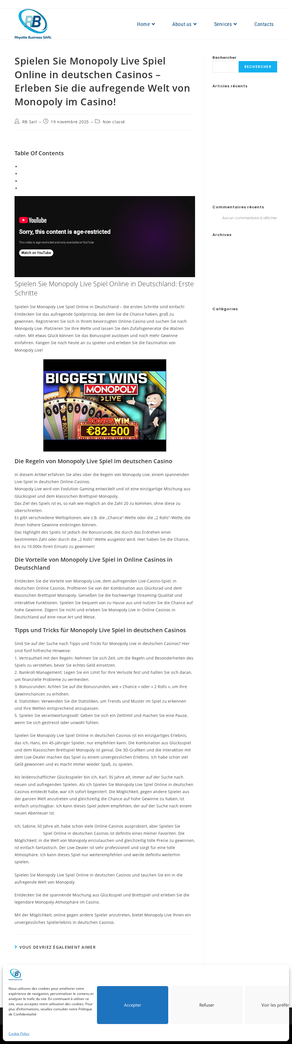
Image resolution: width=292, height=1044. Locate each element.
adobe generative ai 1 (231, 346)
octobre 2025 (224, 265)
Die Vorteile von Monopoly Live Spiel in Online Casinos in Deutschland (87, 181)
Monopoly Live (28, 833)
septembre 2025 (227, 272)
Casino (218, 359)
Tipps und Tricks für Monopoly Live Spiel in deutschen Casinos (80, 188)
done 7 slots (223, 420)
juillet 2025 (221, 285)
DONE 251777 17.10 (227, 406)
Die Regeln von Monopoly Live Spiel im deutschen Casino (74, 173)
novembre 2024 (226, 292)
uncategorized (225, 526)
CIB (215, 379)
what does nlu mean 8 (232, 533)
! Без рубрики (223, 320)
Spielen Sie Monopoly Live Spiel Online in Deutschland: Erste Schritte (86, 166)
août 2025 (221, 279)
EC (214, 433)
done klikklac (223, 426)
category (220, 366)
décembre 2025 (226, 252)
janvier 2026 (223, 245)
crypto (218, 386)
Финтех (218, 553)
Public (217, 506)
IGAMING (220, 453)
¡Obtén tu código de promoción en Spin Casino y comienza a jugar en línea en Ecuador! (243, 137)
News (217, 466)
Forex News (222, 440)
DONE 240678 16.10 (229, 393)
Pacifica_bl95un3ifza (231, 500)
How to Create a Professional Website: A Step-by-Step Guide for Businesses (242, 117)
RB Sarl (29, 121)
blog (216, 353)
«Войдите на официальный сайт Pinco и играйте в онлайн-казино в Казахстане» (243, 157)
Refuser (206, 1005)
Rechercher (224, 57)
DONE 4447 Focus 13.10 (232, 413)
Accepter (132, 1005)
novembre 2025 (226, 258)
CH (215, 373)
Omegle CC (222, 486)
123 (215, 339)
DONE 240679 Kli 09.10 (232, 399)
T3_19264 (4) (224, 513)
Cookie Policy (19, 1033)
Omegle (219, 480)
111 (213, 333)
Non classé (114, 121)
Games (218, 446)
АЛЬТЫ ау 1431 (224, 540)
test (215, 520)
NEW (216, 460)
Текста (217, 546)
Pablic (217, 493)
